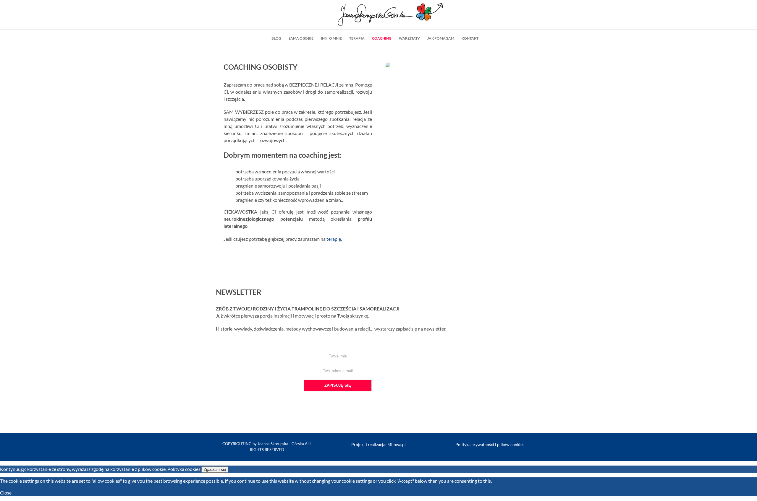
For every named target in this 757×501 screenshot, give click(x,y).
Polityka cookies (183, 469)
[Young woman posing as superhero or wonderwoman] (463, 65)
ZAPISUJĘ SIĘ (337, 385)
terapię (333, 239)
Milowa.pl (396, 444)
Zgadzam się (215, 469)
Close (6, 492)
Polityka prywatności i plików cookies (489, 444)
